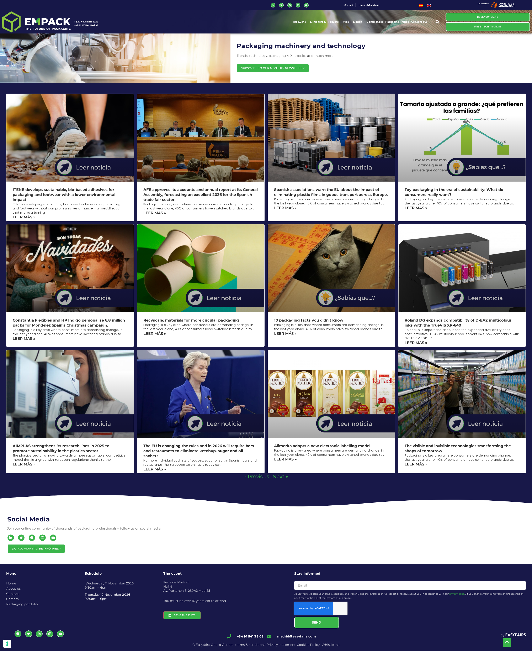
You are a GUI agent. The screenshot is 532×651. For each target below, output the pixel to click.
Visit (346, 21)
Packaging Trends (397, 21)
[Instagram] (298, 5)
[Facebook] (289, 5)
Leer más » (24, 217)
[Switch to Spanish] (421, 5)
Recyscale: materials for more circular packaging (191, 320)
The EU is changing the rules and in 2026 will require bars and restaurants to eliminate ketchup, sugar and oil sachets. (198, 451)
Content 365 (419, 21)
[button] (437, 22)
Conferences (375, 21)
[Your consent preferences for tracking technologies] (7, 644)
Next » (280, 476)
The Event (299, 21)
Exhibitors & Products (324, 21)
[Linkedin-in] (273, 5)
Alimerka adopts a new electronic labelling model (322, 446)
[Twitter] (281, 5)
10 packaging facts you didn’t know (308, 320)
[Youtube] (306, 5)
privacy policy (457, 593)
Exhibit (357, 21)
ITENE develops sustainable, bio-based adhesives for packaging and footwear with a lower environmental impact (64, 194)
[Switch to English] (429, 5)
